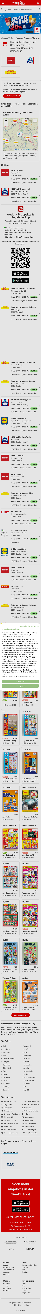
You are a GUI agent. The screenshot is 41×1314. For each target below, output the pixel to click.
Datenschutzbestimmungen (29, 626)
